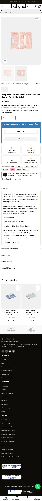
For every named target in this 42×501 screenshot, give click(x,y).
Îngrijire (26, 84)
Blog (2, 363)
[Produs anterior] (35, 84)
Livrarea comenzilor (8, 434)
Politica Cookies (7, 453)
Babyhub (14, 487)
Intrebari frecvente (8, 378)
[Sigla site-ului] (19, 6)
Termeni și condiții (7, 450)
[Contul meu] (31, 7)
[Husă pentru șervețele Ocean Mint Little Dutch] (31, 296)
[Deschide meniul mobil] (2, 7)
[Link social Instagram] (6, 351)
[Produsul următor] (39, 84)
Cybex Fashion (6, 371)
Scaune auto (6, 397)
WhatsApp (21, 175)
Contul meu (5, 423)
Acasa (3, 360)
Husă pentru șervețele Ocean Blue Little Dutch (11, 312)
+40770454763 (9, 339)
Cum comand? (6, 427)
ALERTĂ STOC (21, 138)
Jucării (3, 390)
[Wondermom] (11, 329)
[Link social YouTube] (9, 351)
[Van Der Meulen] (31, 329)
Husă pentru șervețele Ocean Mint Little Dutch (31, 312)
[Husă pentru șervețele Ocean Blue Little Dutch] (11, 296)
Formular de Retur (7, 441)
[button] (3, 41)
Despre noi (5, 367)
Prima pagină (6, 84)
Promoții (4, 401)
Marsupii (4, 411)
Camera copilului (7, 408)
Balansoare (5, 404)
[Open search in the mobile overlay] (21, 12)
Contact (4, 420)
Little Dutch (11, 318)
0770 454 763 (12, 175)
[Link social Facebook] (2, 351)
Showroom (5, 374)
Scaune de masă (7, 393)
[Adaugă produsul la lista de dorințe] (18, 286)
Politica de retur (7, 438)
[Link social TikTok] (13, 351)
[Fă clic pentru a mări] (5, 61)
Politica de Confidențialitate (11, 457)
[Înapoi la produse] (37, 84)
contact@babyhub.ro (11, 341)
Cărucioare (5, 386)
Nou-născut (17, 84)
